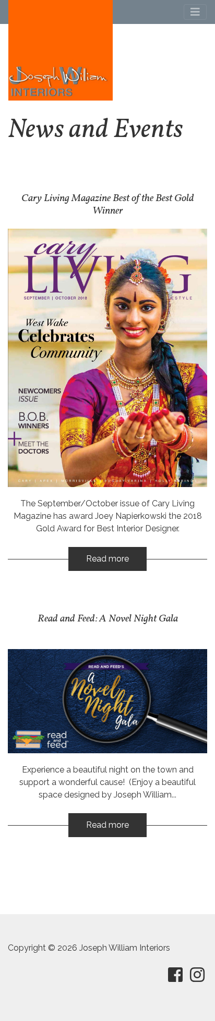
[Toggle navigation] (195, 12)
